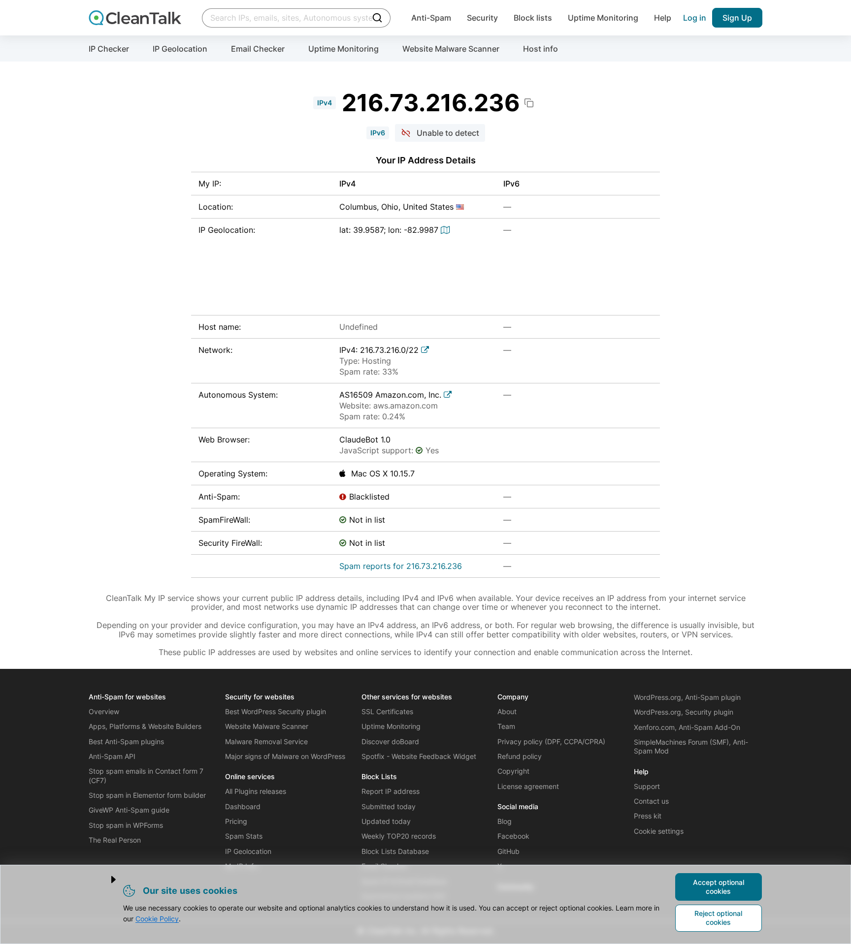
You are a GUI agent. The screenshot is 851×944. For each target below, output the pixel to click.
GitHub (508, 851)
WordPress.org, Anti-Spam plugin (687, 697)
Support (647, 786)
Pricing (236, 821)
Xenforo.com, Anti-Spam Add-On (687, 727)
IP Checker (109, 49)
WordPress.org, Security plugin (683, 712)
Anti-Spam (431, 18)
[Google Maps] (447, 230)
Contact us (651, 801)
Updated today (386, 821)
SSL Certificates (387, 711)
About (507, 711)
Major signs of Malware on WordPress (285, 756)
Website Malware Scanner (450, 49)
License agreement (528, 786)
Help (662, 18)
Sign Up (737, 18)
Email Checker (258, 49)
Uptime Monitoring (603, 18)
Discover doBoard (390, 741)
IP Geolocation (180, 49)
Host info (540, 49)
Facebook (513, 836)
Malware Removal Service (266, 741)
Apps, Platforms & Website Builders (145, 726)
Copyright (513, 771)
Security (482, 18)
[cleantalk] (135, 17)
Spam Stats (243, 836)
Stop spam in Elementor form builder (147, 795)
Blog (504, 821)
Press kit (647, 816)
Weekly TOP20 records (398, 836)
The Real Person (115, 840)
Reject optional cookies (718, 917)
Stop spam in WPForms (126, 825)
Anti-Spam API (112, 756)
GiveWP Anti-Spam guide (129, 810)
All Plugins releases (255, 791)
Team (506, 726)
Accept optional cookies (718, 886)
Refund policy (519, 756)
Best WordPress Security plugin (275, 711)
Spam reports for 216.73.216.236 (400, 566)
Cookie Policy (157, 918)
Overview (104, 711)
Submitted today (388, 806)
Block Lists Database (395, 851)
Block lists (533, 18)
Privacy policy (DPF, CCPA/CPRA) (551, 741)
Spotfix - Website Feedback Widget (418, 756)
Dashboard (243, 806)
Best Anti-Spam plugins (126, 741)
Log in (694, 18)
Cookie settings (659, 831)
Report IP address (390, 791)
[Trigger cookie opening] (105, 879)
